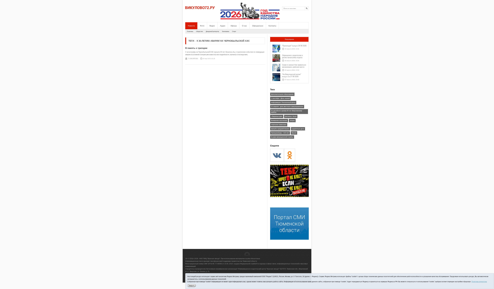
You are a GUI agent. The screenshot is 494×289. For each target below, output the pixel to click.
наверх (247, 254)
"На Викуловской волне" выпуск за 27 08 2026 (291, 75)
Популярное (289, 39)
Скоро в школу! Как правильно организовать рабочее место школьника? (294, 67)
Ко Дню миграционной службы (282, 137)
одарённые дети (298, 129)
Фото (202, 26)
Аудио (222, 26)
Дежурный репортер (212, 31)
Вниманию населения (279, 120)
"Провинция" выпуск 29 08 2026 (294, 46)
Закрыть (191, 286)
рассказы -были (291, 116)
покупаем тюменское (278, 125)
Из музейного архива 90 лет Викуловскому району (286, 111)
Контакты (272, 26)
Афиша (234, 26)
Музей (294, 133)
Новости (191, 26)
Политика (190, 31)
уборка (292, 120)
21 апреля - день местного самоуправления (287, 107)
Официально (257, 26)
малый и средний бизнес (280, 129)
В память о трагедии (196, 48)
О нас (244, 26)
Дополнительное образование (282, 94)
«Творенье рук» (276, 116)
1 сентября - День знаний (280, 98)
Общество (199, 31)
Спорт (234, 31)
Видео (212, 26)
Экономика (225, 31)
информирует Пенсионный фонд (283, 102)
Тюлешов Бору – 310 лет (280, 133)
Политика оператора (479, 282)
